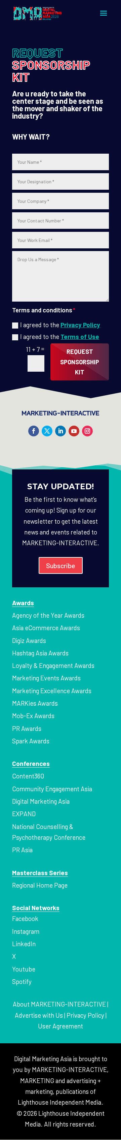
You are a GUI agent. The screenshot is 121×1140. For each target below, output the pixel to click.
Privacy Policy (80, 325)
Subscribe (60, 565)
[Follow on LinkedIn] (60, 431)
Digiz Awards (29, 640)
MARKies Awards (35, 703)
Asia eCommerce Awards (46, 627)
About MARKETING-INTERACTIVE (59, 1004)
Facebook (25, 918)
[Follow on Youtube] (74, 431)
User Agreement (60, 1026)
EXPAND (24, 814)
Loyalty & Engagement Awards (53, 665)
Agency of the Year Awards (48, 615)
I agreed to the (60, 325)
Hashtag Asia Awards (40, 653)
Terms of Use (80, 336)
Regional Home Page (40, 885)
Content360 (28, 776)
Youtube (23, 969)
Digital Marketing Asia (41, 801)
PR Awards (26, 728)
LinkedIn (24, 944)
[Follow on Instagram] (87, 431)
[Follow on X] (47, 431)
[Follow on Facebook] (33, 431)
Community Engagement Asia (52, 789)
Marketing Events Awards (46, 678)
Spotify (22, 981)
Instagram (25, 931)
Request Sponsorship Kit (79, 362)
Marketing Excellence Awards (51, 691)
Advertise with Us (39, 1015)
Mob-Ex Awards (33, 715)
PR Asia (22, 850)
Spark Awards (30, 741)
